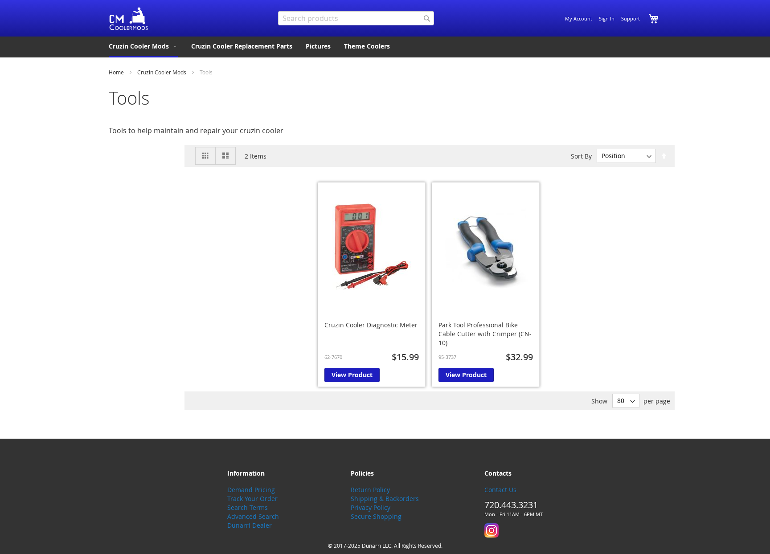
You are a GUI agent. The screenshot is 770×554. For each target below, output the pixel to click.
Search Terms (247, 507)
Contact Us (500, 489)
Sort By (581, 155)
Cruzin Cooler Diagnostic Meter (371, 325)
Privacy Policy (370, 507)
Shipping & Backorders (385, 498)
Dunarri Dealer (249, 525)
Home (117, 72)
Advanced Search (253, 516)
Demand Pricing (251, 489)
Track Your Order (252, 498)
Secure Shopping (376, 516)
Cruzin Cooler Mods (162, 72)
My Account (578, 18)
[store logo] (129, 19)
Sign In (606, 18)
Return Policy (370, 489)
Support (630, 18)
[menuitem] (143, 47)
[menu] (385, 47)
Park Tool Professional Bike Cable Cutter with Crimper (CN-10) (485, 334)
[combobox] (356, 18)
